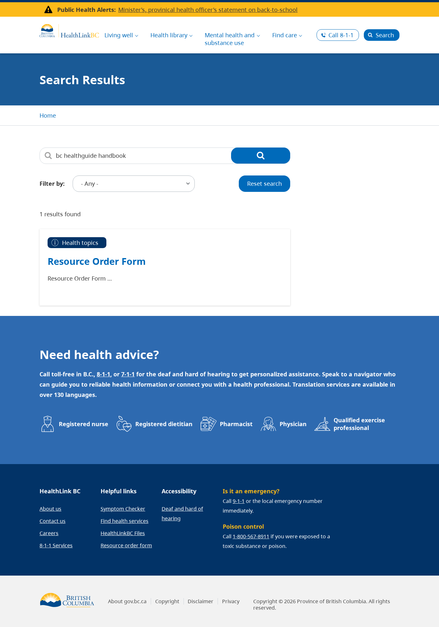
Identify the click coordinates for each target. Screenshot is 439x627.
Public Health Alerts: (86, 9)
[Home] (69, 30)
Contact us (53, 520)
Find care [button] (284, 35)
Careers (49, 533)
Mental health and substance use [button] (230, 39)
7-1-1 (128, 374)
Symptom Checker (123, 508)
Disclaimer (200, 601)
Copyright (167, 601)
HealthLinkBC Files (123, 533)
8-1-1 (341, 35)
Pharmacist (236, 424)
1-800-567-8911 (251, 536)
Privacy (230, 601)
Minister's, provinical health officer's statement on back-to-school (208, 9)
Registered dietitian (164, 424)
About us (50, 508)
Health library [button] (168, 35)
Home (48, 115)
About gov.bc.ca (127, 601)
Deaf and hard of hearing (182, 513)
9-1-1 (239, 501)
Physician (293, 424)
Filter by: (52, 183)
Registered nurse (83, 424)
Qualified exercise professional (359, 424)
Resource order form (126, 545)
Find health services (124, 520)
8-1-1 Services (56, 545)
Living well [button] (118, 35)
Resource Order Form (97, 261)
